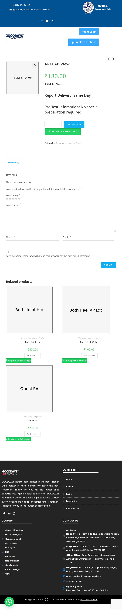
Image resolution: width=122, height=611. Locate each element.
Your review (13, 204)
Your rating (13, 195)
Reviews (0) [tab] (13, 162)
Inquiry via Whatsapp (64, 131)
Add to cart (74, 124)
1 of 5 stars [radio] (7, 199)
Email (67, 237)
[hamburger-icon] (113, 37)
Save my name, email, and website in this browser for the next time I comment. (48, 255)
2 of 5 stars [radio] (10, 199)
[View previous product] (108, 59)
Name (10, 237)
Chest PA (33, 420)
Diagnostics (61, 143)
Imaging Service (75, 143)
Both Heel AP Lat (89, 342)
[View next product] (114, 59)
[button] (34, 65)
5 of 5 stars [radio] (19, 199)
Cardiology (27, 416)
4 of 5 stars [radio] (16, 199)
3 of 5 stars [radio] (13, 199)
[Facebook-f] (42, 20)
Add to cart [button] (33, 355)
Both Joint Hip (33, 342)
